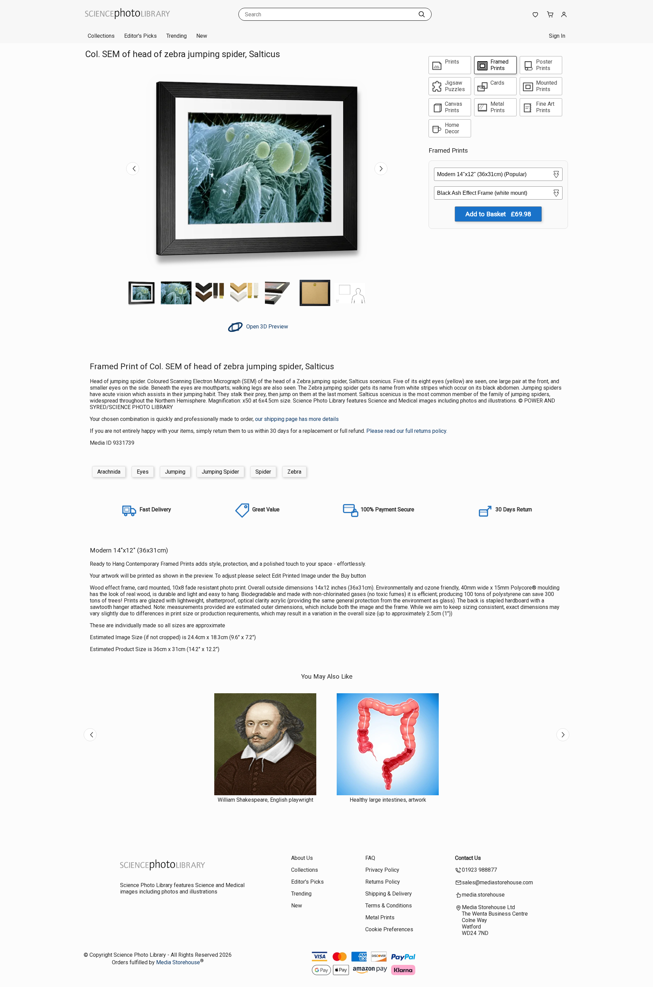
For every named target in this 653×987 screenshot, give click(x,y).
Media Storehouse (178, 962)
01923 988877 (479, 870)
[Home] (127, 22)
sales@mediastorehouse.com (497, 882)
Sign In (557, 36)
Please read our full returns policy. (406, 431)
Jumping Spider (220, 472)
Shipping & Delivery (388, 893)
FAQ (370, 858)
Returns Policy (382, 882)
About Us (302, 858)
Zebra (294, 472)
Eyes (143, 472)
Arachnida (108, 472)
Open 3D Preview (266, 326)
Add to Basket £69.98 (498, 214)
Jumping (175, 472)
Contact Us (468, 858)
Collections (101, 36)
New (201, 36)
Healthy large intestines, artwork (388, 800)
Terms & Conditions (388, 905)
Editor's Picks (140, 36)
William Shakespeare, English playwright (265, 800)
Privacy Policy (382, 870)
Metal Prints (380, 917)
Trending (176, 36)
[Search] (422, 14)
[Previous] (132, 168)
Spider (263, 472)
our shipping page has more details (297, 419)
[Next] (380, 168)
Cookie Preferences (389, 929)
